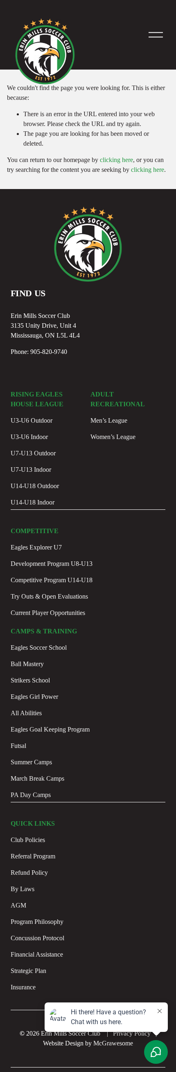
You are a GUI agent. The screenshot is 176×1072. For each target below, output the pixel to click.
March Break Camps (37, 778)
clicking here (116, 159)
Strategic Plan (28, 970)
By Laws (22, 888)
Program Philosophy (37, 921)
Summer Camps (31, 762)
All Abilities (26, 712)
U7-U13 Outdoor (33, 453)
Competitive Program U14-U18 (52, 580)
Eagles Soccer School (39, 647)
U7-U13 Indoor (31, 469)
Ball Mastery (27, 663)
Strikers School (30, 680)
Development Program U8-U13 (52, 563)
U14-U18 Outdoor (35, 485)
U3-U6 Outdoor (31, 420)
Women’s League (112, 436)
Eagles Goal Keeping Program (50, 729)
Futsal (18, 745)
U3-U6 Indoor (29, 436)
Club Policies (28, 839)
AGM (18, 905)
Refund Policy (29, 872)
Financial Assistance (37, 954)
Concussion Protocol (37, 938)
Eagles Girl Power (34, 696)
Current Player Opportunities (48, 612)
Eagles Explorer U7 (36, 547)
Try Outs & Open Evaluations (49, 596)
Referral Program (33, 856)
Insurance (23, 987)
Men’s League (108, 420)
